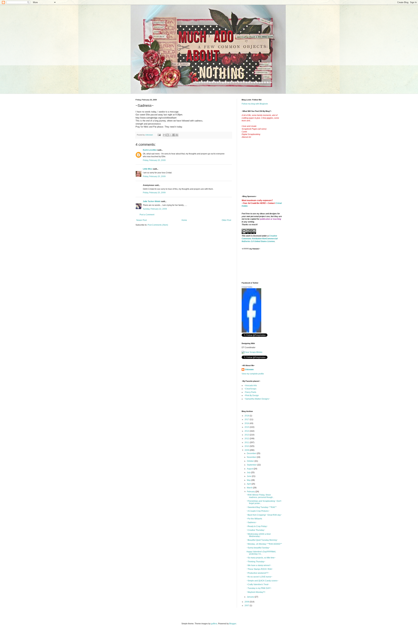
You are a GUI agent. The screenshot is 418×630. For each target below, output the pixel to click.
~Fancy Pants (250, 392)
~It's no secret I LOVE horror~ (259, 577)
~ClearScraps (250, 389)
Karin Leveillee (150, 150)
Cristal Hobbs (247, 287)
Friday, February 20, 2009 (154, 160)
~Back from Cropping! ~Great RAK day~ (264, 515)
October (250, 461)
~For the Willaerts (254, 519)
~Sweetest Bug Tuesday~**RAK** (262, 507)
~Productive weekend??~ (258, 573)
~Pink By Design (251, 395)
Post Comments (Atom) (158, 225)
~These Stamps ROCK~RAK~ (260, 569)
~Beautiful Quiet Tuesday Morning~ (262, 540)
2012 (247, 438)
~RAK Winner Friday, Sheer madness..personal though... (260, 496)
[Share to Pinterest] (176, 135)
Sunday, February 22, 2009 (155, 209)
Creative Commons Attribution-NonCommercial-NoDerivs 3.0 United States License (260, 239)
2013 (247, 435)
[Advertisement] (266, 169)
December (252, 453)
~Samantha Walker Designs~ (257, 399)
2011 (247, 442)
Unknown (249, 369)
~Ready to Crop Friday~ (257, 526)
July (249, 472)
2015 (247, 427)
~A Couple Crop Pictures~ (258, 511)
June (249, 476)
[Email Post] (159, 135)
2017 (247, 419)
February (251, 491)
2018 (247, 416)
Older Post (226, 220)
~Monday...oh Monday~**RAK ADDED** (264, 544)
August (250, 469)
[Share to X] (170, 135)
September (252, 465)
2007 (247, 605)
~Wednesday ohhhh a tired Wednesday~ (259, 535)
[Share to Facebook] (173, 135)
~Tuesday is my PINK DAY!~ (259, 588)
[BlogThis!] (167, 135)
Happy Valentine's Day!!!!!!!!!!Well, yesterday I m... (261, 553)
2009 (247, 450)
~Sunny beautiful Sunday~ (258, 548)
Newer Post (141, 220)
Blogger (232, 623)
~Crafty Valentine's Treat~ (258, 584)
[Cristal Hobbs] (251, 332)
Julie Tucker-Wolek (152, 201)
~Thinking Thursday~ (256, 561)
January (251, 597)
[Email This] (164, 135)
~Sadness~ (252, 522)
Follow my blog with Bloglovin (255, 104)
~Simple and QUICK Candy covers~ (262, 581)
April (249, 484)
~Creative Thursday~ (256, 530)
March (250, 488)
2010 (247, 446)
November (252, 457)
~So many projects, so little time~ (261, 558)
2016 (247, 423)
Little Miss (147, 169)
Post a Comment (147, 214)
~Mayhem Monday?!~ (256, 592)
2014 (247, 431)
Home (184, 220)
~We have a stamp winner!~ (259, 565)
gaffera (214, 623)
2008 (247, 602)
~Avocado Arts (250, 385)
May (249, 480)
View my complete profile (253, 374)
